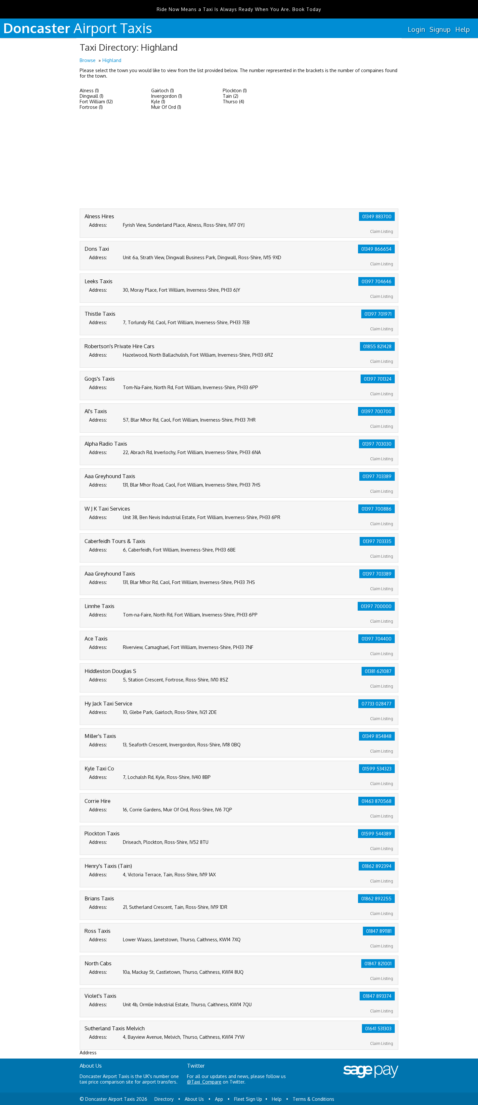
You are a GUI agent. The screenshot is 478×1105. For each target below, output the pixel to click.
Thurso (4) (233, 101)
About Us (194, 1099)
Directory (164, 1099)
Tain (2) (230, 96)
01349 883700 (377, 216)
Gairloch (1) (162, 90)
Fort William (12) (96, 101)
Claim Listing (381, 231)
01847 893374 (377, 996)
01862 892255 (376, 898)
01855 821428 (377, 346)
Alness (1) (89, 90)
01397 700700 (376, 411)
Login (416, 29)
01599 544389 (376, 833)
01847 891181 (379, 931)
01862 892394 (377, 866)
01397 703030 (377, 444)
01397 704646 (377, 281)
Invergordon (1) (166, 96)
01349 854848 (377, 736)
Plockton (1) (235, 90)
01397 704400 (377, 638)
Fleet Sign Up (248, 1099)
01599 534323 (377, 768)
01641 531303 (378, 1028)
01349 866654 (376, 249)
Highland (111, 60)
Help (462, 29)
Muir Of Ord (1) (166, 107)
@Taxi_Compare (204, 1082)
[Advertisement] (239, 159)
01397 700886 (377, 509)
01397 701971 (378, 314)
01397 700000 (376, 606)
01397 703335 (377, 541)
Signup (440, 29)
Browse (88, 60)
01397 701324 (378, 379)
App (219, 1099)
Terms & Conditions (313, 1099)
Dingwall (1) (91, 96)
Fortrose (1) (91, 107)
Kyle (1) (158, 101)
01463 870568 (377, 801)
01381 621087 (378, 671)
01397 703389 (377, 476)
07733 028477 (377, 703)
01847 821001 (378, 963)
